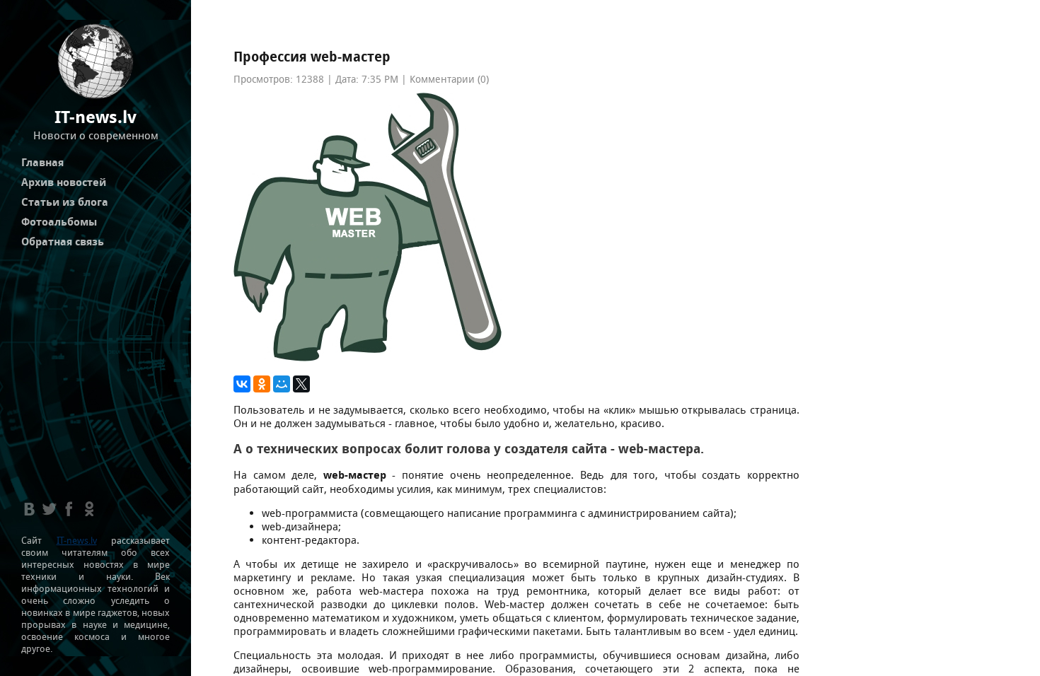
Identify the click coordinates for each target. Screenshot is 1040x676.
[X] (301, 383)
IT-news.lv (77, 541)
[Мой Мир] (281, 383)
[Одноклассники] (261, 383)
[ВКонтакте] (241, 383)
